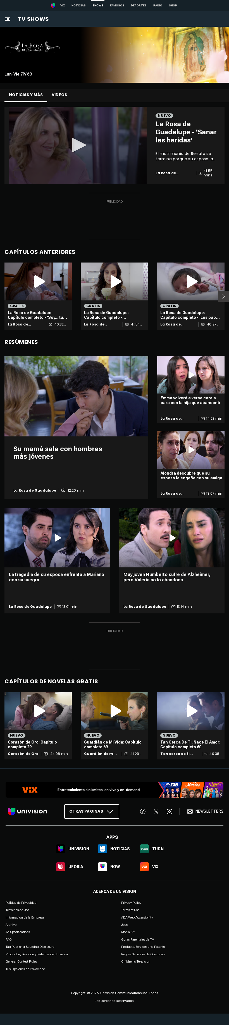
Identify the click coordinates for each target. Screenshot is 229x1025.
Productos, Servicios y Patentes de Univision (37, 954)
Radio (157, 5)
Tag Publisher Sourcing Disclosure (30, 947)
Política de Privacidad (21, 902)
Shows (97, 5)
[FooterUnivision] (27, 811)
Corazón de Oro (23, 754)
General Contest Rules (21, 961)
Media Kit (128, 932)
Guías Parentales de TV (137, 939)
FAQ (9, 939)
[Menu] (7, 19)
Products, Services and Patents (143, 947)
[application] (78, 145)
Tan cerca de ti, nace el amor (175, 754)
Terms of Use (130, 910)
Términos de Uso (17, 910)
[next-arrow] (223, 296)
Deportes (139, 5)
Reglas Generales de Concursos (143, 954)
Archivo (11, 925)
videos (59, 95)
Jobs (124, 925)
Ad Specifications (18, 932)
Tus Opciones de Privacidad (25, 969)
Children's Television (135, 961)
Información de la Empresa (25, 917)
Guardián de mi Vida (99, 754)
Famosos (117, 5)
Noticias (78, 5)
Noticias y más (26, 95)
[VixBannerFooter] (114, 790)
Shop (173, 5)
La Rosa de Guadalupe (19, 324)
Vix (62, 5)
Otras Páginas (86, 811)
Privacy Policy (131, 902)
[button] (78, 145)
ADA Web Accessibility (137, 917)
